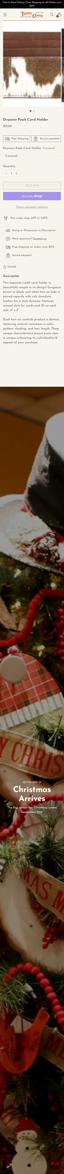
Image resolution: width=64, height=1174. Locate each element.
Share (12, 267)
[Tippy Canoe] (32, 14)
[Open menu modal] (4, 14)
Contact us (39, 238)
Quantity (9, 166)
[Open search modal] (51, 14)
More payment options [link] (32, 207)
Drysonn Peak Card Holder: (29, 148)
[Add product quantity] (6, 173)
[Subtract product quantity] (16, 173)
